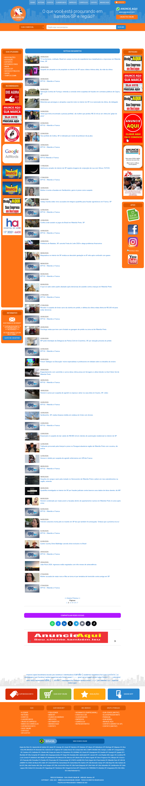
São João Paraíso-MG (32, 765)
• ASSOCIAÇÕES (9, 57)
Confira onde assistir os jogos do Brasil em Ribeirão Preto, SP (62, 222)
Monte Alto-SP (80, 757)
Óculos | (75, 677)
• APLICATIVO (25, 733)
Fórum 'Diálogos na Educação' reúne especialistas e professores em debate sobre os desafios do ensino (78, 362)
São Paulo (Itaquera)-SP (80, 765)
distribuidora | (69, 675)
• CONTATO (52, 726)
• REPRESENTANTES (82, 724)
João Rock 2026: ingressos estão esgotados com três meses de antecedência (68, 564)
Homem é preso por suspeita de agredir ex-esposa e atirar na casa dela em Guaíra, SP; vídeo (74, 393)
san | (36, 677)
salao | (100, 677)
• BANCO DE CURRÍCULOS (29, 724)
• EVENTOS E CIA (81, 715)
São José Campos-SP (47, 765)
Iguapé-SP (120, 752)
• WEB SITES (52, 719)
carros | (85, 677)
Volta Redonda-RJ (73, 770)
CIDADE (32, 2)
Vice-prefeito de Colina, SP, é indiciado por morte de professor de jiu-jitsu (66, 136)
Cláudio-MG (44, 752)
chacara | (77, 680)
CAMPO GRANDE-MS (93, 750)
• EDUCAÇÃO (8, 60)
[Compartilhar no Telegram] (76, 623)
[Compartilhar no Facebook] (58, 623)
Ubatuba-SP (102, 768)
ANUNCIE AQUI (104, 2)
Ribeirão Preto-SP (114, 760)
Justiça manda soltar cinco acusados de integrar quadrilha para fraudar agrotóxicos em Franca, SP (75, 202)
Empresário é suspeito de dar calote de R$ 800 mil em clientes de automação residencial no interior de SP (78, 436)
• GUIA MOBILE (107, 719)
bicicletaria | (42, 675)
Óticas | (94, 680)
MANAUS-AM (35, 757)
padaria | (112, 674)
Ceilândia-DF (36, 752)
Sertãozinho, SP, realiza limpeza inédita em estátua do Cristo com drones (66, 415)
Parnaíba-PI (36, 760)
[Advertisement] (72, 38)
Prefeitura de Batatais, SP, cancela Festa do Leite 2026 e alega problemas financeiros (71, 243)
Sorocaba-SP (40, 768)
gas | (75, 683)
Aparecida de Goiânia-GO (41, 747)
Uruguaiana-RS (112, 768)
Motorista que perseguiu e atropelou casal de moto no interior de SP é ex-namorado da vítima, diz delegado (79, 102)
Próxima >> (76, 598)
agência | (115, 680)
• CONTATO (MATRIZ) (109, 726)
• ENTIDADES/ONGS (11, 64)
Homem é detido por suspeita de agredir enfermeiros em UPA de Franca (66, 458)
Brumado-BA (40, 750)
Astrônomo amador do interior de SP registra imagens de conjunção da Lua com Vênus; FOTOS (75, 168)
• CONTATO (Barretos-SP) (112, 724)
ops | (110, 680)
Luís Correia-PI (25, 757)
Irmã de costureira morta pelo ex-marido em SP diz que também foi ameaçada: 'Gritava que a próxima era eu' (79, 522)
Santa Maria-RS (75, 763)
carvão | (78, 674)
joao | (106, 675)
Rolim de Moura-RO (35, 763)
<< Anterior (68, 598)
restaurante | (40, 680)
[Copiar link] (88, 623)
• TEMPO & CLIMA (10, 76)
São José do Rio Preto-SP (63, 765)
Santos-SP (84, 763)
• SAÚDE (7, 73)
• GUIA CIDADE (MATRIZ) (110, 712)
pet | (99, 680)
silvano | (84, 680)
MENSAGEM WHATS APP (127, 12)
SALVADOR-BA (53, 763)
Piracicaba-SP (53, 760)
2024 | (110, 677)
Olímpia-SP (114, 757)
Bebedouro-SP (100, 747)
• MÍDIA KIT (51, 715)
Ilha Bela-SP (24, 755)
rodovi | (71, 683)
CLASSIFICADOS (61, 2)
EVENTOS (50, 2)
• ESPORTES (8, 62)
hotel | (65, 677)
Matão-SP (44, 757)
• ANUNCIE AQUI (53, 724)
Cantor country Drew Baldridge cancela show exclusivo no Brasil (63, 544)
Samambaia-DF (64, 763)
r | (63, 675)
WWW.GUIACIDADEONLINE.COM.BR (69, 780)
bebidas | (104, 680)
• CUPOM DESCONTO (27, 726)
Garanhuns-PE (68, 752)
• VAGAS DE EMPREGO (28, 722)
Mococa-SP (71, 757)
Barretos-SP (75, 747)
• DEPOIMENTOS (53, 722)
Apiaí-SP (52, 747)
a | (117, 675)
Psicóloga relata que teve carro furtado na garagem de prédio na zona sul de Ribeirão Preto (73, 329)
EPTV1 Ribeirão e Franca (49, 157)
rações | (48, 677)
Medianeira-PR (52, 757)
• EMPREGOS (79, 719)
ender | (58, 680)
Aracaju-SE (60, 747)
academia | (87, 675)
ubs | (48, 680)
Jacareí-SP (93, 755)
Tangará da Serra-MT (72, 768)
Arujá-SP (67, 747)
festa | (105, 677)
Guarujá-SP (112, 752)
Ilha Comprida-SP (34, 755)
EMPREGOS (72, 2)
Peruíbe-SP (44, 760)
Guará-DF (86, 752)
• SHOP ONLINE (25, 728)
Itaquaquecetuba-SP (55, 755)
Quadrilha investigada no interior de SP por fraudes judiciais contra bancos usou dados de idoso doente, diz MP (80, 490)
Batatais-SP (84, 747)
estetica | (59, 675)
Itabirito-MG (44, 755)
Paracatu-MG (27, 760)
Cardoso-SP (27, 752)
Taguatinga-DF (49, 768)
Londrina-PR (121, 755)
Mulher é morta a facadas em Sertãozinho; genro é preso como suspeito (66, 190)
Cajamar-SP (58, 750)
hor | (102, 675)
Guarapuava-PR (95, 752)
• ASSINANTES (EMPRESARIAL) (86, 712)
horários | (41, 677)
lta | (72, 680)
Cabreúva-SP (49, 750)
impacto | (29, 675)
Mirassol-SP (62, 757)
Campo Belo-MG (81, 750)
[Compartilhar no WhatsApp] (52, 623)
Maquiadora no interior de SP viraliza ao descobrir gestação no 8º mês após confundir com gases (75, 255)
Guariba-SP (104, 752)
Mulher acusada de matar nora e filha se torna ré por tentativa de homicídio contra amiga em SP (75, 576)
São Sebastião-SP (104, 765)
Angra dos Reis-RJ (26, 747)
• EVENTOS (24, 717)
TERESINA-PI (93, 768)
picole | (95, 677)
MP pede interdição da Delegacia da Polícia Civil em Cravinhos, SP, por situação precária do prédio (75, 341)
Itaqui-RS (66, 755)
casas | (70, 677)
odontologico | (29, 677)
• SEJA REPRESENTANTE (111, 715)
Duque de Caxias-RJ (56, 752)
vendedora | (96, 675)
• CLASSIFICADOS (26, 719)
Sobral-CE (31, 768)
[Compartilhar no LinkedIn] (64, 623)
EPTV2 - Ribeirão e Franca (50, 81)
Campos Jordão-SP (107, 750)
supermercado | (57, 677)
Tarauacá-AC (84, 768)
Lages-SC (113, 755)
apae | (35, 675)
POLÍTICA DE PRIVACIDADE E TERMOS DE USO (72, 783)
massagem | (66, 680)
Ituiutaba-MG (74, 755)
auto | (28, 680)
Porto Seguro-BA (90, 760)
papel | (90, 677)
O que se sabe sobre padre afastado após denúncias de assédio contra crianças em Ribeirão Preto (76, 287)
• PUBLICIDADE (53, 712)
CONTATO (94, 2)
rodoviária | (116, 677)
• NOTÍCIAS (24, 715)
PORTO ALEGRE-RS (78, 760)
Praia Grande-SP (102, 760)
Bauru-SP (92, 747)
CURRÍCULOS (83, 2)
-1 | (52, 680)
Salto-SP (45, 763)
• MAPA (6, 66)
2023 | (33, 680)
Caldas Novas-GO (69, 750)
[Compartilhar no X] (70, 623)
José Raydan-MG (103, 755)
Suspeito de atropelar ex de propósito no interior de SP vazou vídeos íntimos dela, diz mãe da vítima (76, 69)
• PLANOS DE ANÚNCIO (56, 717)
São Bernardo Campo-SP (97, 763)
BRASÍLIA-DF (31, 750)
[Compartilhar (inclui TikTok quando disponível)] (94, 623)
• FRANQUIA (106, 717)
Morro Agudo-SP (91, 757)
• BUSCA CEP (8, 69)
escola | (49, 675)
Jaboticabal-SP (84, 755)
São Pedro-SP (93, 765)
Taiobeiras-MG (60, 768)
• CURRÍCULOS (80, 722)
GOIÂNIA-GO (78, 752)
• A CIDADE (24, 712)
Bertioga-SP (110, 747)
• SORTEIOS (24, 731)
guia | (80, 677)
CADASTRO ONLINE (127, 17)
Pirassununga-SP (65, 760)
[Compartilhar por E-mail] (82, 623)
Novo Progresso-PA (104, 757)
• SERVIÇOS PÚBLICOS (12, 71)
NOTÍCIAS (41, 2)
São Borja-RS (110, 763)
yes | (54, 675)
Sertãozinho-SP (116, 765)
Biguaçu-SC (118, 747)
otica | (89, 680)
